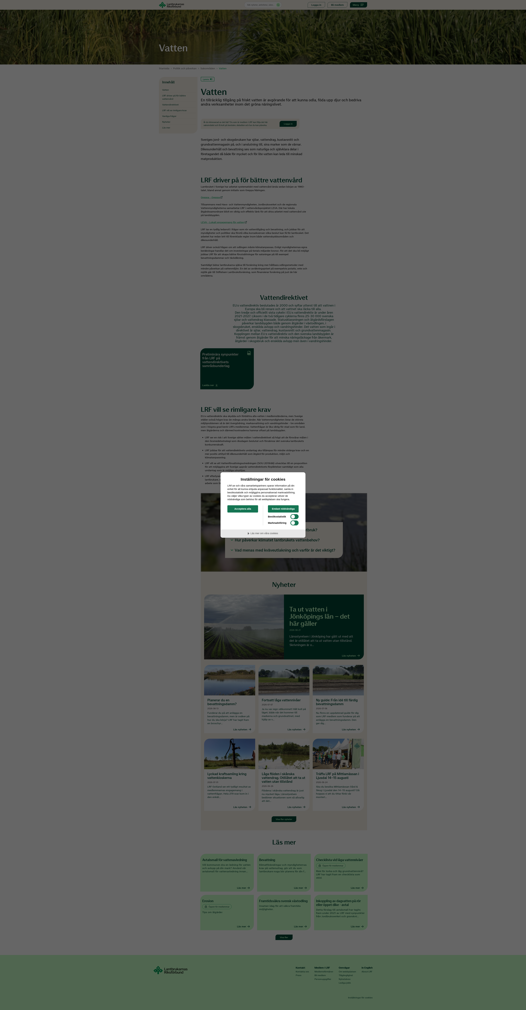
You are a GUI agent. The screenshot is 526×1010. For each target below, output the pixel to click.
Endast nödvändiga (283, 508)
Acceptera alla (242, 508)
